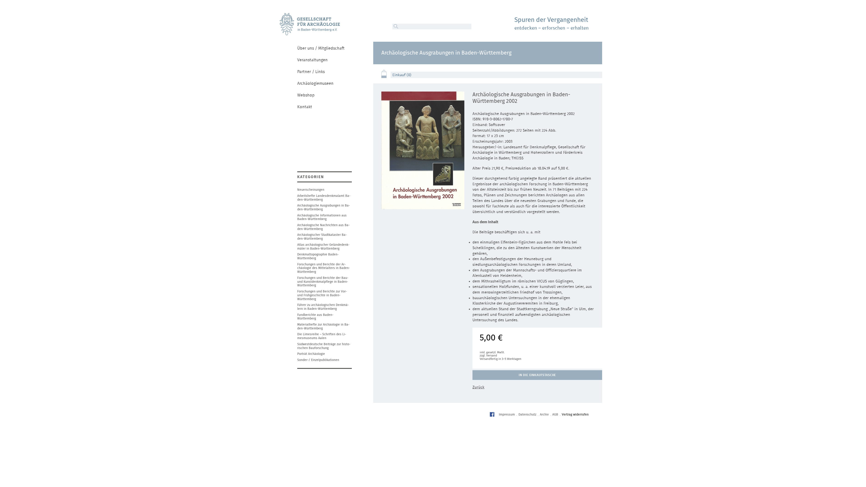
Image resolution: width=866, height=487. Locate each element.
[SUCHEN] (395, 26)
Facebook (492, 415)
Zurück (478, 387)
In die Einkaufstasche (537, 375)
